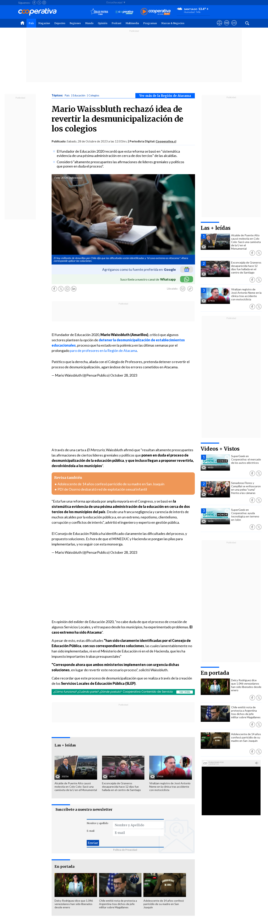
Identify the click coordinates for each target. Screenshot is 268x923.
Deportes (59, 23)
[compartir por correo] (182, 289)
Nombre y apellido (97, 823)
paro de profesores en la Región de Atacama (103, 350)
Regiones (75, 23)
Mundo (89, 23)
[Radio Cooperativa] (155, 12)
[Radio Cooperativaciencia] (124, 12)
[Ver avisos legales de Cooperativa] (219, 26)
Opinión (102, 23)
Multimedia (132, 23)
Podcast (116, 23)
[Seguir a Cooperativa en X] (39, 2)
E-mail (90, 830)
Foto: (58, 177)
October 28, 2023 (123, 375)
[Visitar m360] (226, 26)
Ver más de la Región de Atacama (165, 96)
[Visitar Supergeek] (234, 26)
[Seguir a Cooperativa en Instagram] (44, 2)
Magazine (44, 23)
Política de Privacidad (125, 849)
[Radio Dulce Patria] (99, 11)
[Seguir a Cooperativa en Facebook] (34, 2)
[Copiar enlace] (190, 289)
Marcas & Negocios (172, 23)
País (31, 23)
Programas (150, 23)
